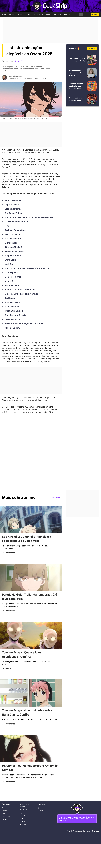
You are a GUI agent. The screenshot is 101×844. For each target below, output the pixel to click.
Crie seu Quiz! (91, 48)
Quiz (39, 807)
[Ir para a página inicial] (50, 6)
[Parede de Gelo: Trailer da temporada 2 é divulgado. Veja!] (31, 588)
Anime (4, 807)
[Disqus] (31, 458)
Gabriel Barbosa (16, 78)
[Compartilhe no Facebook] (17, 61)
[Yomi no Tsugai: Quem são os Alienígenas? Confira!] (31, 646)
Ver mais (55, 507)
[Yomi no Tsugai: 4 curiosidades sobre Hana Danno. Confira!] (31, 704)
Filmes (4, 810)
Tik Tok (22, 816)
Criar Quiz (94, 14)
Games (5, 813)
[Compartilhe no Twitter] (20, 61)
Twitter (22, 822)
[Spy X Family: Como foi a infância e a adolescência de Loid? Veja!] (31, 529)
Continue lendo (9, 563)
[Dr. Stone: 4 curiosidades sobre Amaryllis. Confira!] (31, 762)
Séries (4, 819)
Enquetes (41, 810)
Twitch (22, 819)
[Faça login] (87, 14)
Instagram (24, 813)
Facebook (24, 810)
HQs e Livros (6, 816)
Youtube (23, 825)
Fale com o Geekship (91, 831)
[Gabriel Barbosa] (4, 79)
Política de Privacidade (72, 831)
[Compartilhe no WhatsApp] (23, 61)
